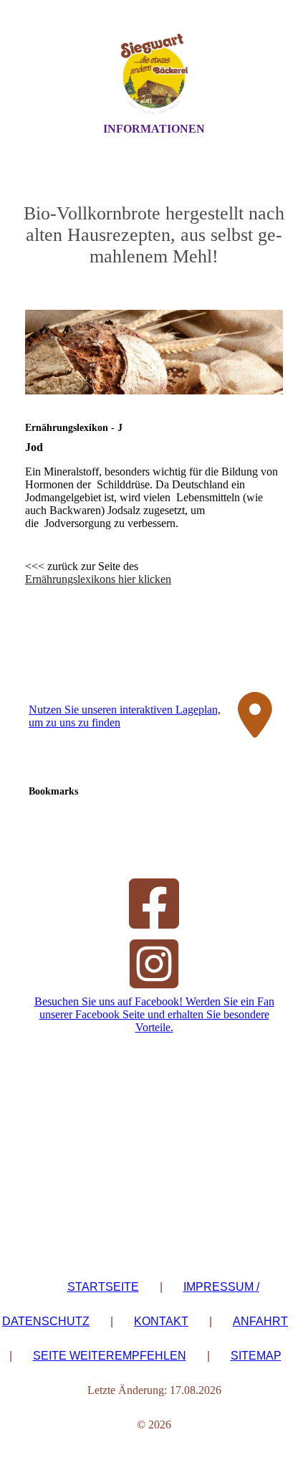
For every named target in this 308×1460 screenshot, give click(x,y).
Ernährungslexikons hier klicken (98, 579)
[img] (154, 73)
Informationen (154, 129)
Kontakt (161, 1321)
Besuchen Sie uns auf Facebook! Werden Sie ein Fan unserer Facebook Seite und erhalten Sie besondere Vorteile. (154, 1014)
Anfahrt (260, 1321)
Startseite (103, 1287)
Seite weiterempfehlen (109, 1356)
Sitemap (256, 1356)
